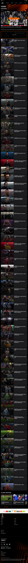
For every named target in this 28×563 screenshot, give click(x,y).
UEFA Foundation (3, 533)
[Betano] (21, 511)
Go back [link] (3, 10)
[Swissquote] (12, 511)
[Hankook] (4, 511)
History (15, 521)
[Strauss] (7, 511)
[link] (7, 3)
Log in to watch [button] (14, 18)
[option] (14, 35)
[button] (21, 3)
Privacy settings (3, 555)
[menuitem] (8, 3)
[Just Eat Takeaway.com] (15, 511)
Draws (2, 521)
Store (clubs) (16, 524)
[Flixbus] (24, 511)
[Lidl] (18, 511)
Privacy (2, 551)
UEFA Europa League (2, 3)
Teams (15, 518)
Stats (1, 524)
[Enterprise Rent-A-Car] (10, 511)
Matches (2, 518)
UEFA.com (2, 531)
